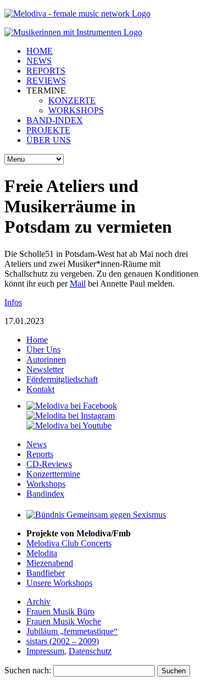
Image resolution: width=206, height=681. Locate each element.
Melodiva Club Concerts (69, 543)
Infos (13, 302)
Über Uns (43, 349)
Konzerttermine (53, 474)
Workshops (45, 483)
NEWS (39, 60)
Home (37, 339)
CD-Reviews (49, 464)
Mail (78, 283)
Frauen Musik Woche (63, 621)
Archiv (38, 601)
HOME (39, 51)
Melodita (41, 553)
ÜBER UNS (48, 140)
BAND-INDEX (54, 120)
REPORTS (45, 70)
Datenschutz (90, 651)
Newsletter (45, 369)
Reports (39, 454)
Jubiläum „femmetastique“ (72, 631)
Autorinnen (46, 359)
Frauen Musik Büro (60, 611)
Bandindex (45, 493)
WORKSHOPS (76, 110)
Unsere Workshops (59, 582)
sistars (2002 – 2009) (62, 641)
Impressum (45, 651)
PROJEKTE (48, 130)
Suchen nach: (27, 670)
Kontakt (40, 389)
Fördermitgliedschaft (62, 379)
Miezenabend (49, 563)
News (36, 444)
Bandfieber (45, 573)
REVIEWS (46, 80)
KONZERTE (72, 100)
